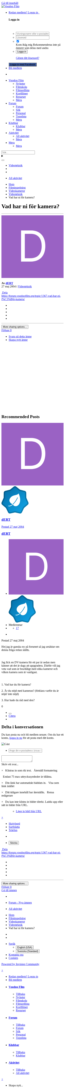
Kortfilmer (22, 93)
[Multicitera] (10, 713)
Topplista (21, 116)
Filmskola (21, 86)
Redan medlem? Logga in (24, 12)
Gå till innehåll (9, 3)
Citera (12, 715)
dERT (9, 283)
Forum (12, 103)
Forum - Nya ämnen (20, 902)
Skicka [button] (13, 843)
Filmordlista (22, 90)
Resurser (21, 96)
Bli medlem (15, 68)
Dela (4, 292)
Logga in (21, 51)
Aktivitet (14, 132)
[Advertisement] (32, 378)
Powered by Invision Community (20, 964)
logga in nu (15, 737)
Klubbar (13, 123)
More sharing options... (15, 326)
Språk (12, 943)
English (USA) (24, 947)
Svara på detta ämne (20, 336)
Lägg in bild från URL (29, 811)
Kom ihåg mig (24, 44)
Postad (12, 526)
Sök (18, 109)
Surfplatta (14, 826)
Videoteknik (25, 286)
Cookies (13, 957)
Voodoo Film (16, 80)
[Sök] (2, 160)
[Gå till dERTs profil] (32, 277)
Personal (21, 113)
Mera (19, 100)
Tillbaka (20, 994)
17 (17, 628)
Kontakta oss (16, 954)
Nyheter (20, 83)
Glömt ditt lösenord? (27, 58)
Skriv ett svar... (9, 764)
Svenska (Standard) (27, 951)
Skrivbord (14, 823)
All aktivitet (22, 136)
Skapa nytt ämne (18, 339)
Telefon (13, 830)
